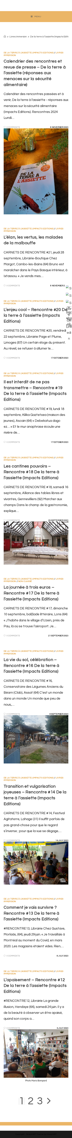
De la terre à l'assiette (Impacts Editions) (29, 53)
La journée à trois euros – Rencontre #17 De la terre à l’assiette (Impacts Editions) (31, 593)
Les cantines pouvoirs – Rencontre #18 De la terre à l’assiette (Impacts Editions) (31, 472)
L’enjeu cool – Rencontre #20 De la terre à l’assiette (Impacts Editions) (36, 315)
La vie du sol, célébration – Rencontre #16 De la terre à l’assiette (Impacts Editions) (31, 665)
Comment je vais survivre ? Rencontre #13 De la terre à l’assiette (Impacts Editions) (31, 913)
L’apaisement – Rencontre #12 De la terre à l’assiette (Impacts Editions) (35, 986)
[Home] (5, 36)
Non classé (25, 581)
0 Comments (13, 127)
